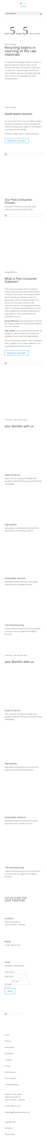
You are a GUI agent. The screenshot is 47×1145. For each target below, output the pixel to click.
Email (7, 976)
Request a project (16, 140)
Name (7, 972)
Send (10, 991)
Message (8, 984)
